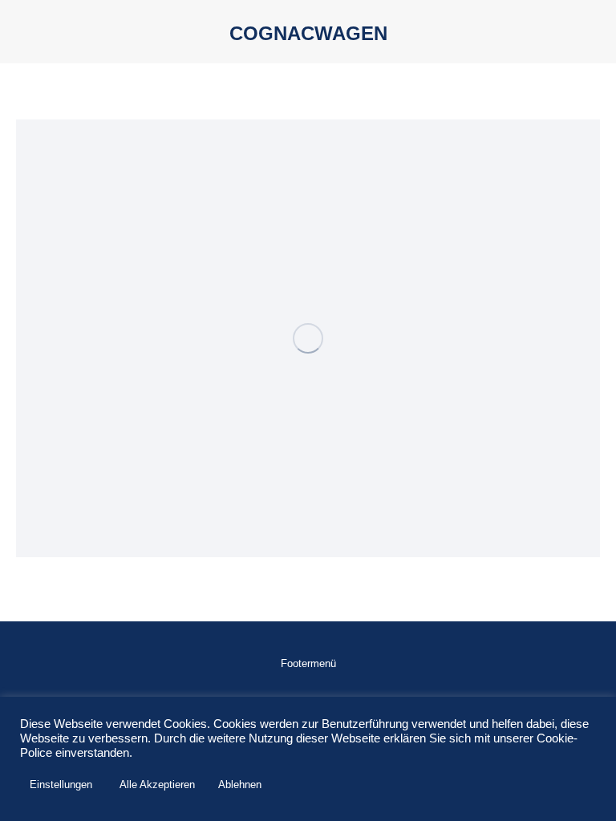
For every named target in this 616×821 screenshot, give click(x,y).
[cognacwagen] (308, 338)
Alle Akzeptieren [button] (157, 785)
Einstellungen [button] (61, 785)
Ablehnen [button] (239, 785)
